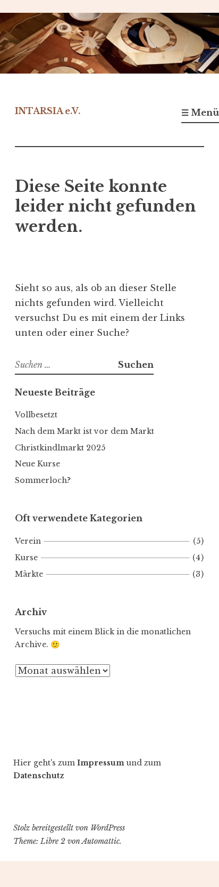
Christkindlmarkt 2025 (60, 448)
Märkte (29, 574)
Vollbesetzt (36, 415)
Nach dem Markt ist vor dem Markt (84, 431)
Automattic (101, 841)
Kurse (26, 557)
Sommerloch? (43, 480)
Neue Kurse (37, 464)
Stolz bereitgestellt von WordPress (69, 828)
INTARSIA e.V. (47, 111)
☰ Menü (200, 112)
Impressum (100, 763)
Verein (28, 541)
